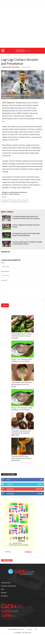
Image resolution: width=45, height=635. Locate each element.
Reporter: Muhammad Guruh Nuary (15, 192)
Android (29, 629)
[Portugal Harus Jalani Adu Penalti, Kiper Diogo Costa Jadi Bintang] (6, 235)
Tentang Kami (5, 583)
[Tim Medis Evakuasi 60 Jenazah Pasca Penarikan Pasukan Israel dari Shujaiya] (6, 218)
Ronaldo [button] (5, 201)
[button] (43, 49)
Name (3, 262)
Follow (39, 484)
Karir (2, 589)
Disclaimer (4, 596)
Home (2, 55)
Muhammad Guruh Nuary (11, 67)
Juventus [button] (24, 201)
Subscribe (39, 489)
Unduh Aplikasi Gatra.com (16, 629)
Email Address (5, 271)
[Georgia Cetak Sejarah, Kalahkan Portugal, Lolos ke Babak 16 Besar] (6, 244)
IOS (36, 629)
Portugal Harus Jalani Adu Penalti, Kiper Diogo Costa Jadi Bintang (26, 234)
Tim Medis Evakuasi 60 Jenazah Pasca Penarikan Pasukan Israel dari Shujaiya (26, 217)
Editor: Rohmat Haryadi (11, 194)
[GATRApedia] (11, 611)
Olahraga (8, 55)
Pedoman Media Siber (8, 586)
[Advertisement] (22, 24)
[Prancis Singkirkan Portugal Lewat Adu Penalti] (6, 227)
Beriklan (3, 592)
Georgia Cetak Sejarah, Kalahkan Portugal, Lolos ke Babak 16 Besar (27, 243)
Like (41, 479)
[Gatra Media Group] (12, 606)
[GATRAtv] (11, 615)
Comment (4, 280)
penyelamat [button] (14, 201)
